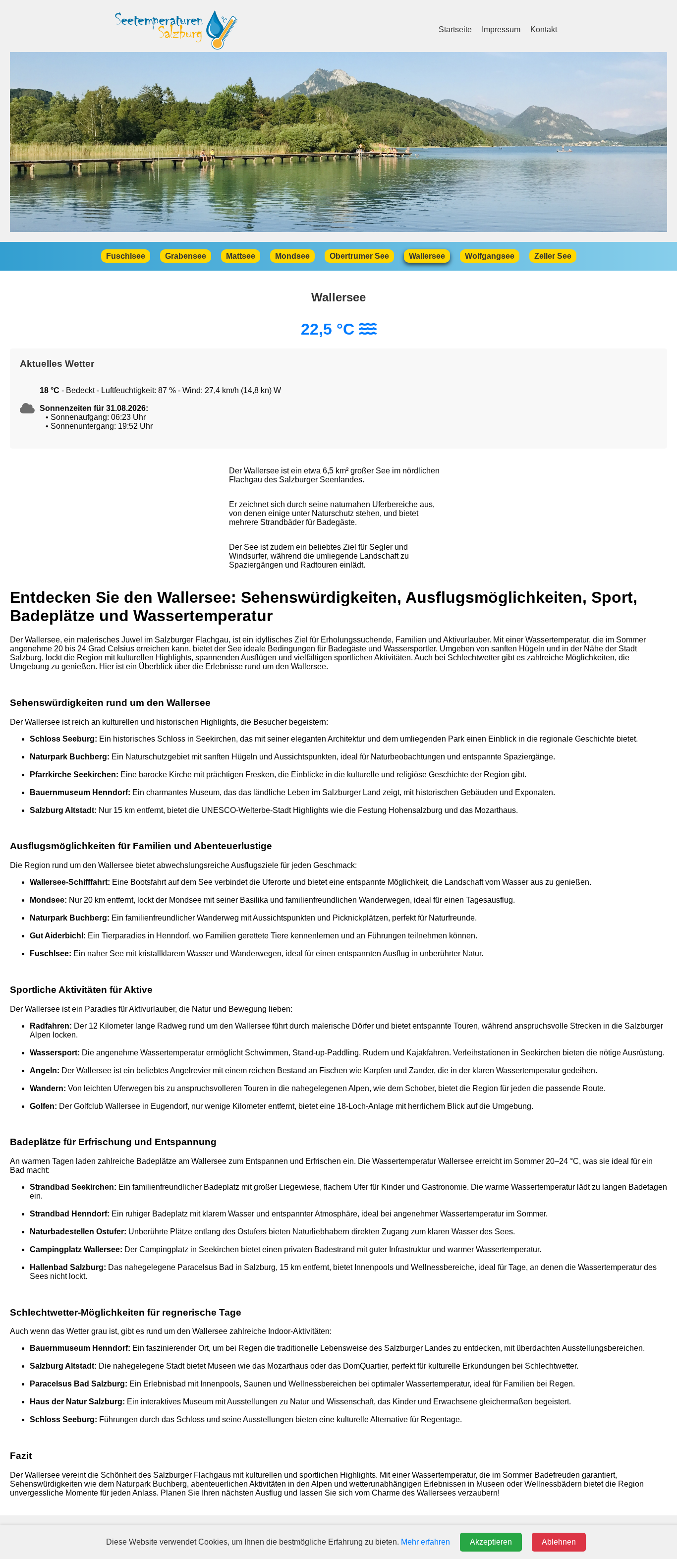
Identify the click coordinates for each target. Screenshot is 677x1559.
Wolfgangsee (489, 256)
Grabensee (185, 256)
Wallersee (427, 256)
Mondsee (292, 256)
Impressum (501, 29)
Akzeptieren (491, 1542)
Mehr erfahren (425, 1542)
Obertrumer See (359, 256)
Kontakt (543, 29)
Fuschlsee (125, 256)
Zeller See (552, 256)
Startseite (455, 29)
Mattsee (240, 256)
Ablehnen (559, 1542)
